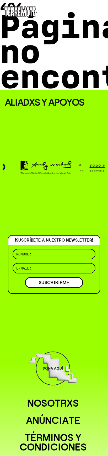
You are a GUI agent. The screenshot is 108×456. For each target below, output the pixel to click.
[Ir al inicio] (20, 11)
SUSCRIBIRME (54, 282)
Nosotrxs (53, 403)
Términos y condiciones (53, 442)
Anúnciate (53, 420)
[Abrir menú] (99, 10)
